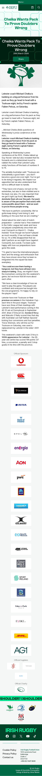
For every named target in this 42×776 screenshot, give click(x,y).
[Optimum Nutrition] (21, 549)
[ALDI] (21, 491)
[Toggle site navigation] (3, 7)
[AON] (21, 463)
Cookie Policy (9, 750)
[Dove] (21, 564)
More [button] (20, 2)
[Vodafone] (21, 362)
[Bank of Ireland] (21, 419)
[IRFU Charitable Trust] (21, 689)
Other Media (34, 772)
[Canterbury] (21, 376)
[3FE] (13, 666)
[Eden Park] (21, 607)
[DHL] (21, 636)
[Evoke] (21, 621)
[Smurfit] (21, 535)
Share (21, 59)
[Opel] (21, 434)
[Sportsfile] (21, 676)
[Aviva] (21, 405)
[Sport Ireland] (21, 578)
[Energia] (21, 448)
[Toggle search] (39, 7)
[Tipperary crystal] (28, 666)
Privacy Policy (9, 753)
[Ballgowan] (21, 592)
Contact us (8, 757)
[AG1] (21, 650)
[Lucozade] (21, 506)
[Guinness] (21, 391)
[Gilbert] (21, 520)
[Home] (11, 7)
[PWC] (21, 477)
